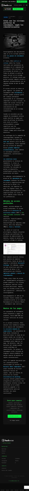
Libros (27, 490)
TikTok (16, 460)
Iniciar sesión (18, 5)
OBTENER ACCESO (22, 1)
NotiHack (16, 490)
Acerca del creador (7, 470)
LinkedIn (17, 458)
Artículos (22, 490)
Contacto (4, 468)
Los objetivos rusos (10, 159)
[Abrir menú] (26, 5)
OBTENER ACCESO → (14, 416)
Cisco (11, 227)
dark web (6, 141)
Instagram (4, 460)
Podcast (7, 490)
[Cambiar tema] (24, 5)
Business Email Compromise (12, 366)
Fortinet (17, 227)
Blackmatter (18, 92)
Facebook (4, 462)
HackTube (2, 490)
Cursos (12, 490)
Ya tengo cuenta (14, 420)
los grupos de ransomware (15, 56)
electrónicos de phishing (11, 377)
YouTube (4, 458)
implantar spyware (9, 273)
